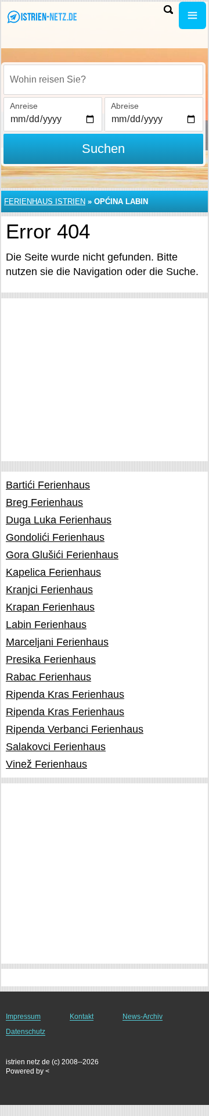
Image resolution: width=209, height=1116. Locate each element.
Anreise (24, 105)
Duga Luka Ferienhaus (58, 520)
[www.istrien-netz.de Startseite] (43, 17)
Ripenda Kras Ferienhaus (65, 694)
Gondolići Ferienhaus (55, 537)
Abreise (125, 105)
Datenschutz (25, 1032)
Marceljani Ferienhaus (57, 642)
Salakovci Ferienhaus (56, 747)
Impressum (23, 1016)
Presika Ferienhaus (51, 659)
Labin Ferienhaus (46, 624)
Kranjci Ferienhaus (49, 590)
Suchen (103, 148)
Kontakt (81, 1016)
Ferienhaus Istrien (44, 201)
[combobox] (103, 80)
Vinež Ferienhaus (46, 764)
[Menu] (192, 15)
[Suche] (168, 9)
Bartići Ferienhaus (48, 485)
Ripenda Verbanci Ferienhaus (74, 729)
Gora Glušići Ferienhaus (62, 555)
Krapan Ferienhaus (50, 607)
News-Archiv (142, 1016)
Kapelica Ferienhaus (53, 572)
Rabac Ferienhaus (48, 677)
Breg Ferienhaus (44, 502)
